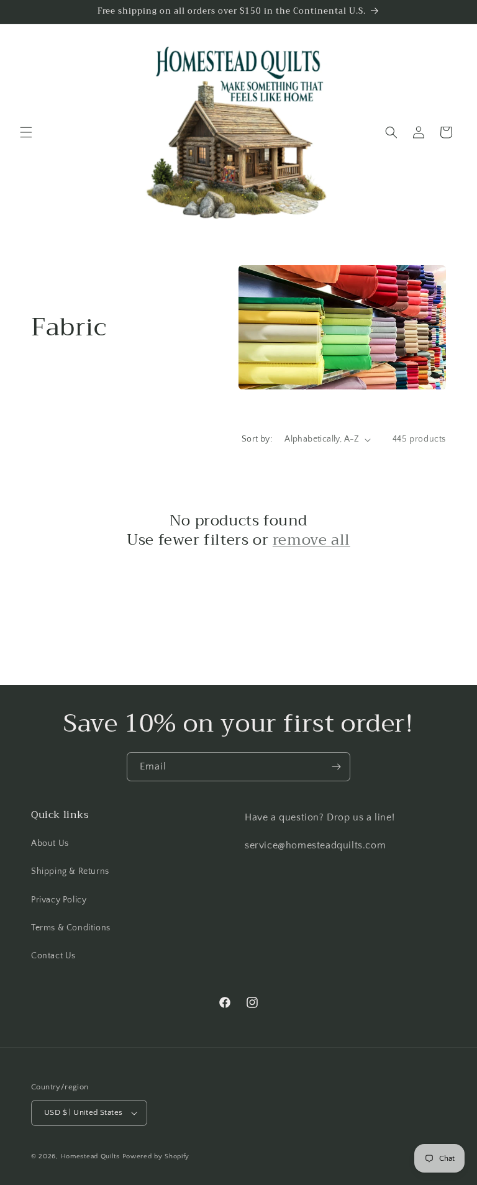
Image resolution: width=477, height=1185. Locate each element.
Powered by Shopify (156, 1156)
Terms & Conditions (71, 928)
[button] (26, 132)
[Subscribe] (336, 766)
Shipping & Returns (70, 871)
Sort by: (257, 439)
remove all (311, 540)
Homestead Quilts (90, 1156)
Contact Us (53, 956)
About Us (50, 843)
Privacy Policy (58, 900)
